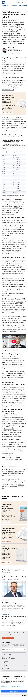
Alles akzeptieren (14, 691)
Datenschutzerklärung (16, 686)
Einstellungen (4, 686)
